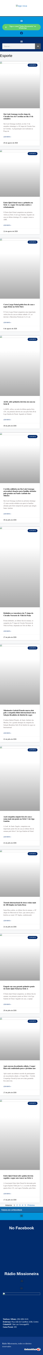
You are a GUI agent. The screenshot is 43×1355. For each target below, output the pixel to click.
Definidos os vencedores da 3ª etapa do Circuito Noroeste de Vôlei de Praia (18, 614)
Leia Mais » (7, 137)
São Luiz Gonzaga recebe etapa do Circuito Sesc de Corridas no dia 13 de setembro (18, 116)
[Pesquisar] (38, 46)
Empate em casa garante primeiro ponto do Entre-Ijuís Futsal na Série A (19, 987)
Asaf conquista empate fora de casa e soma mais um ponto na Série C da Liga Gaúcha (18, 818)
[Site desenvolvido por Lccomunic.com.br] (32, 1350)
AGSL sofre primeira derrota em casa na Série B (19, 402)
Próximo (31, 1205)
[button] (21, 21)
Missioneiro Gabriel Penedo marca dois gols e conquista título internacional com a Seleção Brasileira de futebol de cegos (19, 712)
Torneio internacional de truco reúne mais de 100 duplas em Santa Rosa (19, 903)
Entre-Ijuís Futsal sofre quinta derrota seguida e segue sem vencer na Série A (18, 1176)
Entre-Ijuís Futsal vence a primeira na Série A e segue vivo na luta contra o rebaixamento (18, 204)
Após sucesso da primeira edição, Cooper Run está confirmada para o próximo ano (19, 1067)
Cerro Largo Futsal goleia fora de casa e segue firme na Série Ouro (19, 305)
